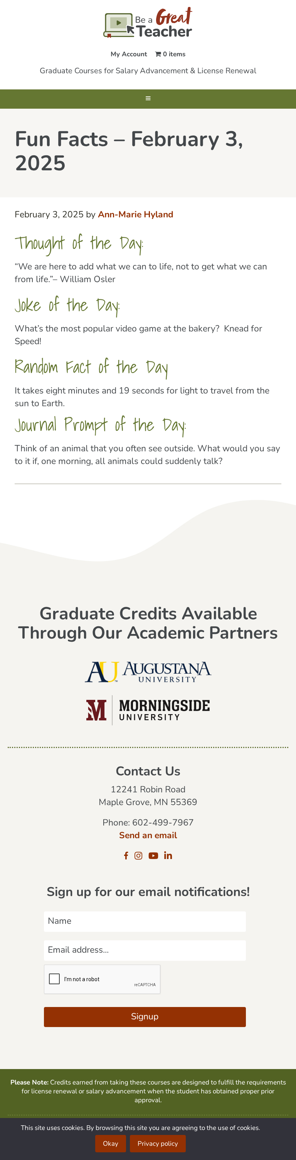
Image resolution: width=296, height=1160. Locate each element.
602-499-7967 (163, 823)
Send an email (148, 836)
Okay (110, 1144)
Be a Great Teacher (148, 22)
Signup (144, 1017)
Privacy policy (158, 1144)
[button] (148, 99)
